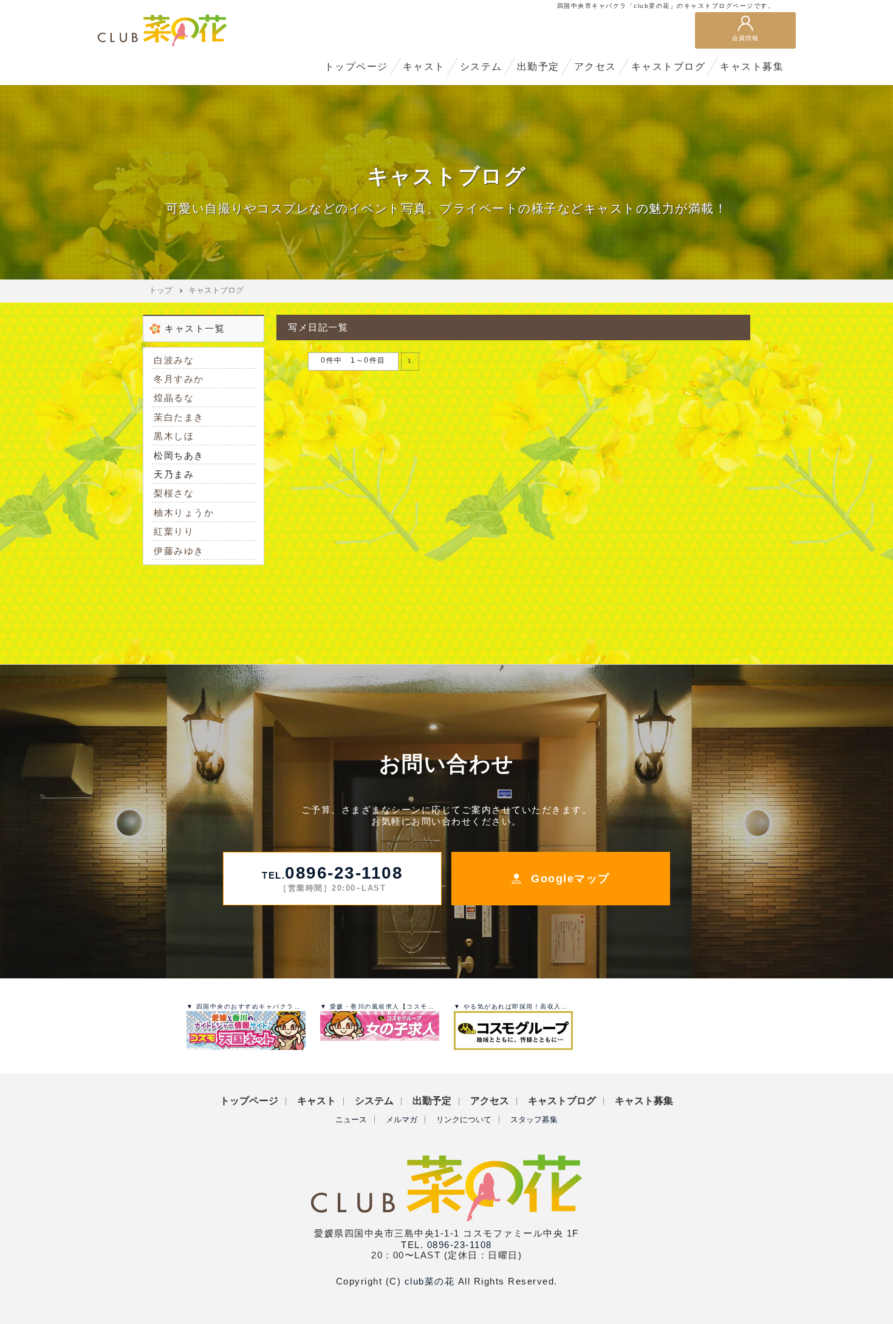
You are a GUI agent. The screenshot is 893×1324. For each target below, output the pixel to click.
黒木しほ (174, 436)
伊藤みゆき (179, 551)
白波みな (174, 360)
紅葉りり (174, 531)
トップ (161, 290)
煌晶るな (174, 398)
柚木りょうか (184, 512)
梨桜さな (174, 493)
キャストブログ (216, 290)
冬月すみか (179, 379)
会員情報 (745, 38)
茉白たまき (179, 417)
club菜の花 (430, 1281)
